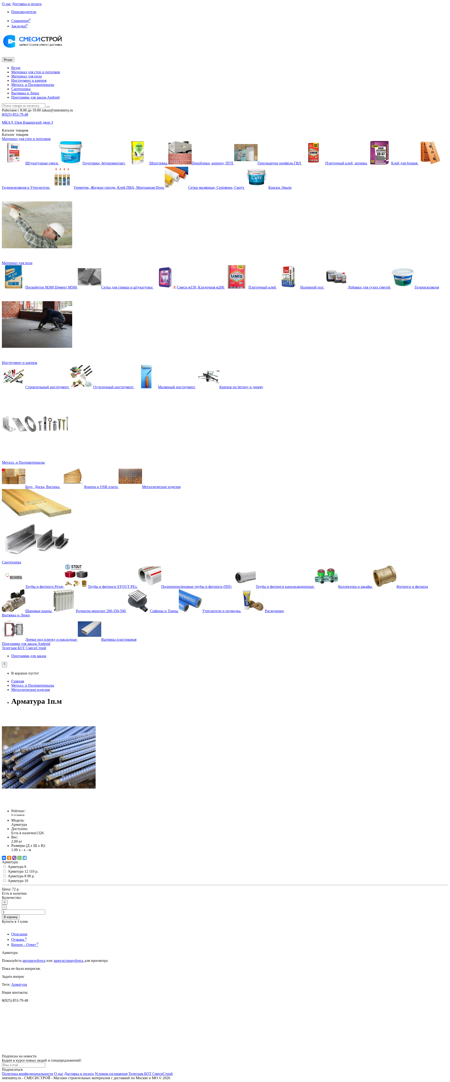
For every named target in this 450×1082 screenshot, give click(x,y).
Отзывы (19, 939)
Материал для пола (26, 76)
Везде (15, 68)
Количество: (12, 898)
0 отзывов (17, 815)
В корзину (11, 917)
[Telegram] (24, 858)
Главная (17, 681)
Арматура (19, 984)
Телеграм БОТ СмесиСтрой (24, 648)
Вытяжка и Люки (25, 93)
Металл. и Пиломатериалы (32, 85)
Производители (23, 12)
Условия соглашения (111, 1074)
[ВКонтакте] (4, 858)
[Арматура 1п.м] (49, 803)
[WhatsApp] (19, 858)
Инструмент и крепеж (29, 80)
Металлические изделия (30, 690)
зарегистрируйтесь (68, 961)
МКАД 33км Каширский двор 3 (27, 122)
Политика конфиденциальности (27, 1074)
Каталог (15, 135)
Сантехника (20, 89)
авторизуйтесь (33, 961)
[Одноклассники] (9, 858)
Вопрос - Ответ (24, 945)
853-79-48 (15, 114)
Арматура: (10, 862)
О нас (6, 4)
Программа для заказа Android (35, 97)
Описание (19, 934)
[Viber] (14, 858)
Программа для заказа (28, 656)
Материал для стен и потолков (35, 72)
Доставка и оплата (26, 4)
